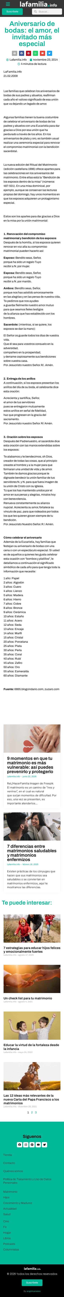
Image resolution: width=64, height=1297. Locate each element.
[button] (14, 53)
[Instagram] (25, 1144)
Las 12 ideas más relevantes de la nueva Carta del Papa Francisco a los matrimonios (31, 1099)
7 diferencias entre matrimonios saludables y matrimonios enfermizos (32, 853)
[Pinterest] (32, 1144)
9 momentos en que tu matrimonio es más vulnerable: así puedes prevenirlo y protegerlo (30, 765)
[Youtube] (38, 1144)
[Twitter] (44, 1144)
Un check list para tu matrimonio (28, 998)
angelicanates (34, 1291)
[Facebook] (19, 1144)
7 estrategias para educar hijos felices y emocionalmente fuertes (32, 950)
